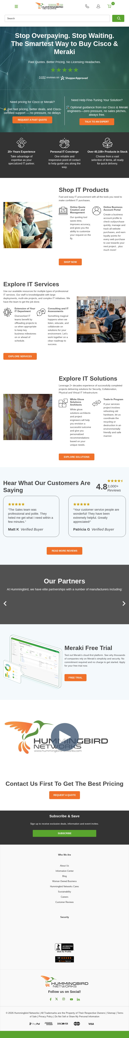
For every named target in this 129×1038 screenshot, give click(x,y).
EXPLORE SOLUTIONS (76, 457)
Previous (6, 603)
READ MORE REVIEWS (64, 550)
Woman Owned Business (64, 881)
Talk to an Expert (97, 121)
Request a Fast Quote (32, 119)
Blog (64, 876)
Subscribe (64, 833)
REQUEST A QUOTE (64, 795)
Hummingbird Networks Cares (64, 886)
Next (123, 603)
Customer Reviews (64, 902)
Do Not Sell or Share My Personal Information (77, 1016)
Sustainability (64, 891)
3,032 (42, 77)
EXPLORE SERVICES (20, 356)
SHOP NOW (70, 262)
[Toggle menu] (15, 6)
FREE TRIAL (75, 677)
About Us (64, 865)
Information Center (65, 871)
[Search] (118, 18)
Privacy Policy (46, 1016)
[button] (64, 931)
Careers (64, 897)
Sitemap (111, 1013)
